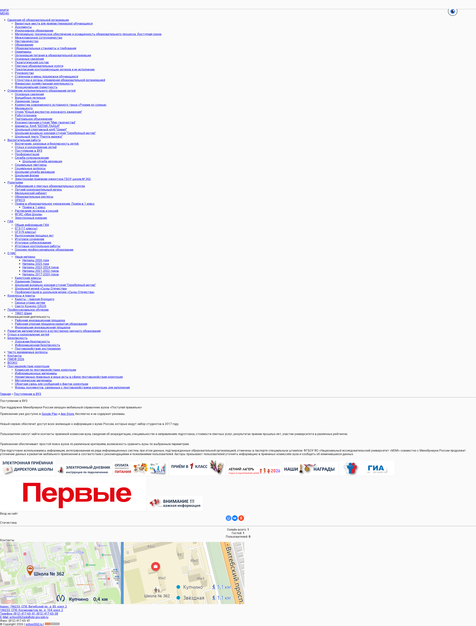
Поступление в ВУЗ (27, 394)
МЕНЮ (4, 13)
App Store (67, 414)
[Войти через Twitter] (247, 518)
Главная (5, 394)
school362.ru (34, 624)
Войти (4, 10)
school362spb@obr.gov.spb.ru (28, 617)
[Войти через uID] (228, 518)
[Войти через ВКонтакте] (235, 518)
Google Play (49, 414)
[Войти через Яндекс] (241, 518)
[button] (452, 11)
